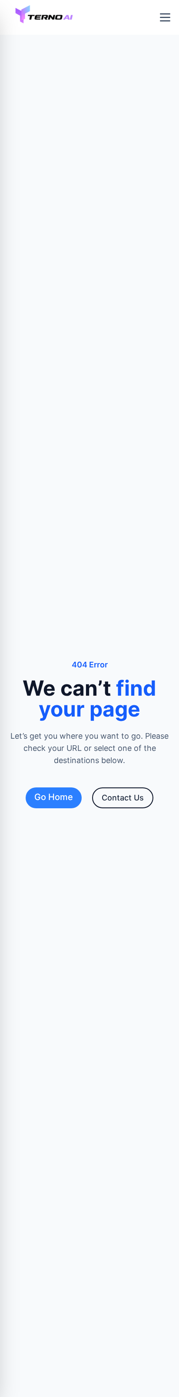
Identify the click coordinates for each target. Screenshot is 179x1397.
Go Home (53, 797)
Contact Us (123, 797)
